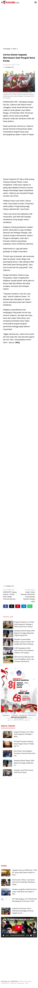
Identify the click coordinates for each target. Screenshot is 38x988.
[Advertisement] (19, 26)
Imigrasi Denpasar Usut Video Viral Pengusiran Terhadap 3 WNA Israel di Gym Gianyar (24, 624)
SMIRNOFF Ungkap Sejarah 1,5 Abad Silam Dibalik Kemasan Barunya (10, 594)
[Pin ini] (17, 606)
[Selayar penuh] (34, 935)
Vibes (27, 983)
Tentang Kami (5, 983)
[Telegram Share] (23, 606)
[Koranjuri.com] (10, 2)
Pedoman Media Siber (24, 981)
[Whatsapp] (29, 606)
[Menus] (35, 2)
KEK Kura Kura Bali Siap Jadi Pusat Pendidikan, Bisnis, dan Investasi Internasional (24, 659)
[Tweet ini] (11, 606)
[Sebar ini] (5, 606)
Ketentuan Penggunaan (17, 983)
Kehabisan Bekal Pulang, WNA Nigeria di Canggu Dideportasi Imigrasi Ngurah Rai (24, 633)
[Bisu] (31, 935)
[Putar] (4, 935)
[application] (19, 927)
